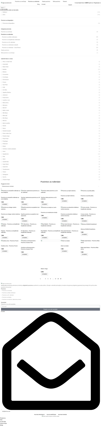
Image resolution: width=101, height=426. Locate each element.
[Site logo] (6, 2)
